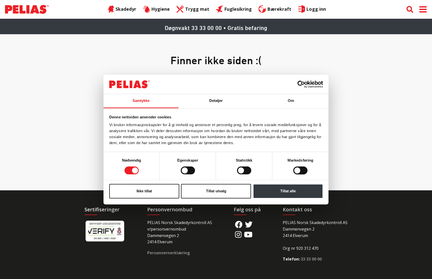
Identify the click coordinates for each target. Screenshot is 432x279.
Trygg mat (197, 9)
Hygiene (160, 9)
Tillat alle (288, 191)
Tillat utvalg (216, 191)
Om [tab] (291, 101)
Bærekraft (279, 9)
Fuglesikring (238, 9)
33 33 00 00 (311, 259)
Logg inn (316, 9)
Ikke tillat (144, 191)
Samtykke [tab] (141, 101)
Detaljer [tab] (216, 101)
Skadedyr (126, 9)
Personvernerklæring (168, 253)
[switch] (188, 170)
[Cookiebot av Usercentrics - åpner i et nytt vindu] (301, 84)
